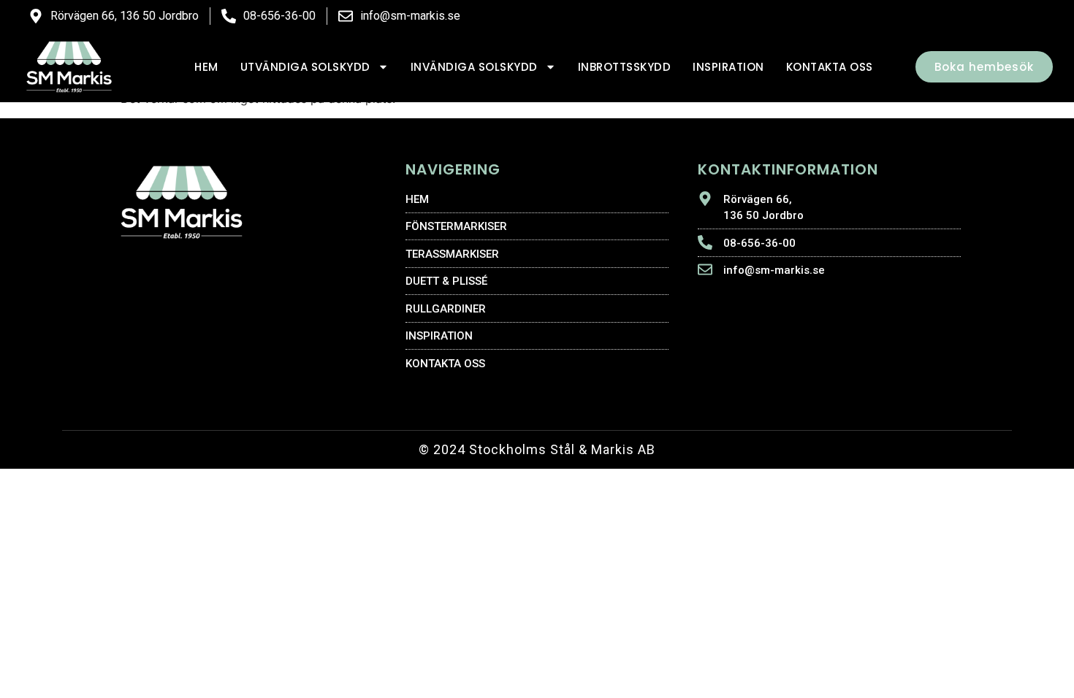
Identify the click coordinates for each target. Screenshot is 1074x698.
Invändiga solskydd (474, 66)
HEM (206, 66)
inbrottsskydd (624, 66)
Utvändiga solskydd (305, 66)
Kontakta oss (829, 66)
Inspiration (728, 66)
